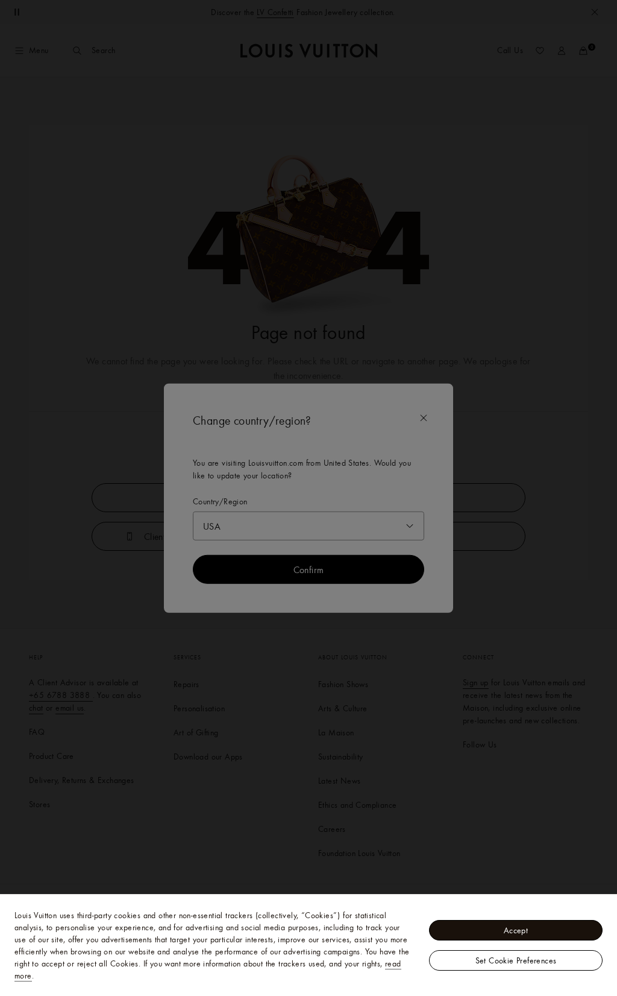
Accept (516, 930)
